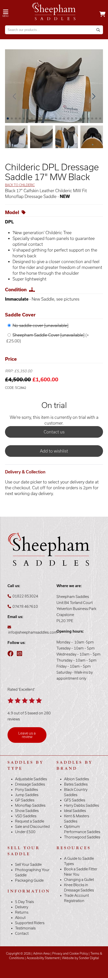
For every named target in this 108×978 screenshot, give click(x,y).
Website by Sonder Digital (80, 958)
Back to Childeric (20, 185)
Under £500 (25, 832)
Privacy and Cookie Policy (70, 953)
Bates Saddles (76, 784)
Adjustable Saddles (31, 779)
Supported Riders (29, 923)
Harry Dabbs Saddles (81, 805)
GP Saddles (24, 800)
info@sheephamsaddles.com (32, 632)
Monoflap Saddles (30, 805)
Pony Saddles (26, 790)
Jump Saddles (26, 795)
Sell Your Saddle (28, 865)
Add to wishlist (54, 451)
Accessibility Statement (43, 958)
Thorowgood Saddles (82, 837)
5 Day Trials (24, 902)
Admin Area (41, 953)
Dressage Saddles (30, 784)
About (20, 918)
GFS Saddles (74, 800)
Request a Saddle (29, 821)
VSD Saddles (25, 816)
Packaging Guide (29, 880)
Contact (22, 933)
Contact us (54, 432)
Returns (21, 912)
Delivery (21, 907)
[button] (93, 96)
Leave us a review (27, 735)
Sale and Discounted (32, 827)
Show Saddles (27, 811)
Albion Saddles (76, 779)
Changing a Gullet (79, 880)
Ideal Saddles (75, 811)
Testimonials (25, 928)
